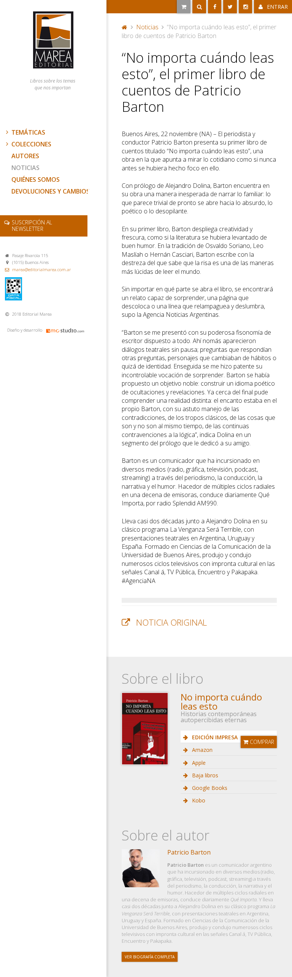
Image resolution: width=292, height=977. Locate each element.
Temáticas (28, 132)
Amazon (201, 749)
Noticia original (171, 622)
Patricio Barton (189, 852)
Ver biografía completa (150, 957)
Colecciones (31, 144)
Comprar (261, 741)
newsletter (32, 225)
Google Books (208, 787)
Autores (25, 156)
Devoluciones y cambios (50, 191)
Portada (125, 26)
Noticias (25, 168)
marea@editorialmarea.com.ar (41, 269)
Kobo (197, 800)
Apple (198, 762)
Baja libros (204, 775)
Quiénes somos (35, 179)
